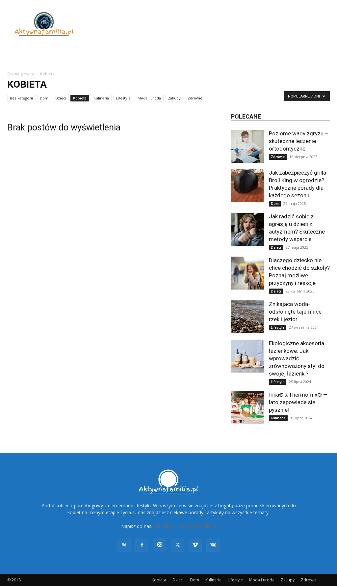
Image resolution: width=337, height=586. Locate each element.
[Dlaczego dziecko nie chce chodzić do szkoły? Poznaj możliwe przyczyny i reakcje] (247, 273)
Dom (44, 98)
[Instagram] (159, 544)
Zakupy (174, 98)
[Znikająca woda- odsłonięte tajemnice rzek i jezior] (247, 316)
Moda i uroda (149, 98)
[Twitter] (177, 545)
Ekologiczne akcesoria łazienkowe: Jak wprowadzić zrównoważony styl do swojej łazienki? (296, 358)
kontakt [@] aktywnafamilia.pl (185, 526)
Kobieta (80, 98)
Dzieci (60, 98)
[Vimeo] (195, 545)
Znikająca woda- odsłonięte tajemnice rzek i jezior (295, 311)
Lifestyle (123, 98)
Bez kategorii (21, 98)
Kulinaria (101, 98)
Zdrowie (195, 98)
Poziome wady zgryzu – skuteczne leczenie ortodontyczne (298, 141)
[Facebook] (141, 545)
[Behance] (124, 545)
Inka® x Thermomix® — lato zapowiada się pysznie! (298, 402)
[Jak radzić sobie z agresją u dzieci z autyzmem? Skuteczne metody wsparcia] (247, 229)
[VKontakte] (213, 545)
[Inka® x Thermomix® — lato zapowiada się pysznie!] (247, 407)
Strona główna (20, 74)
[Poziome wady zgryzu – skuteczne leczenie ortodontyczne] (247, 146)
